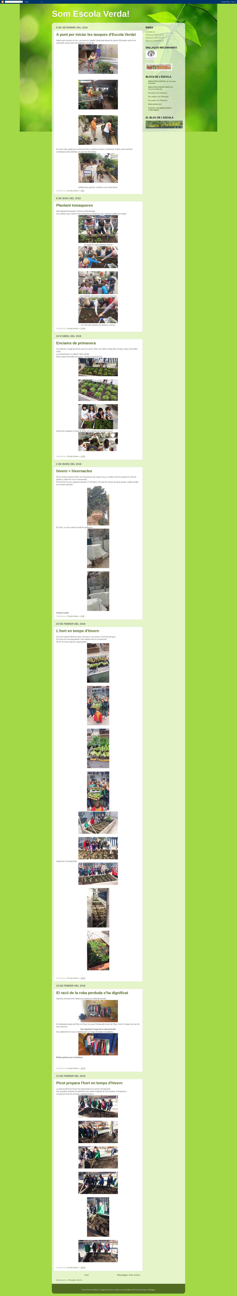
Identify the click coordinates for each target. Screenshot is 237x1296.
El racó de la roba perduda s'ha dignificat (92, 993)
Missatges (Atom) (75, 1280)
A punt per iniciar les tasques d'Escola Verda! (96, 34)
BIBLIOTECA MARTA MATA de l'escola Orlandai (160, 88)
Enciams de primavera (76, 343)
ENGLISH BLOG (154, 104)
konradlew (127, 1290)
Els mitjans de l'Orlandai (158, 97)
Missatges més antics (128, 1275)
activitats (149, 32)
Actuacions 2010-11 (153, 35)
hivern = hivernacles (74, 471)
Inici (87, 1275)
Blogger (152, 1290)
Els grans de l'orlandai (157, 93)
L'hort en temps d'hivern (77, 631)
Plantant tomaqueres (74, 205)
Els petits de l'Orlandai (157, 100)
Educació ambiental (153, 41)
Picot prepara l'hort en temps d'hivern (89, 1083)
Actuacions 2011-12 (153, 38)
